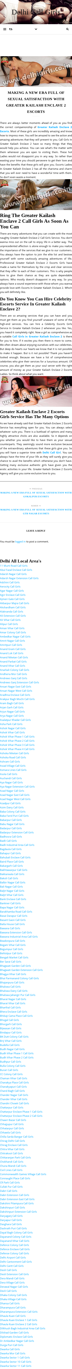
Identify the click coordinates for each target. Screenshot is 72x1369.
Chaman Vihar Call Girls (13, 1078)
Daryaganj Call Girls (11, 1215)
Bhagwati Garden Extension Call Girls (21, 970)
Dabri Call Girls (8, 1190)
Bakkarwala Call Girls (12, 874)
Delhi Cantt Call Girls (12, 1265)
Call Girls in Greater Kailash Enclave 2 (37, 336)
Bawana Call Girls (10, 928)
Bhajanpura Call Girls (12, 982)
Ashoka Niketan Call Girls (14, 753)
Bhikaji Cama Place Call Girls (16, 1015)
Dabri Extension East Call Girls (17, 1199)
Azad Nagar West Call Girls (15, 799)
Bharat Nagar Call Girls (13, 999)
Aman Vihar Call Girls (12, 628)
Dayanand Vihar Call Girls (14, 1240)
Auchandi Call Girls (11, 778)
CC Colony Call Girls (11, 1074)
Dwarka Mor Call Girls (12, 1353)
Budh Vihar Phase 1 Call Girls (16, 1053)
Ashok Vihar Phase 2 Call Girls (17, 740)
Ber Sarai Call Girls (10, 961)
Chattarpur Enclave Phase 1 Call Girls (21, 1111)
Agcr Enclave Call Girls (12, 594)
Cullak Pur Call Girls (11, 1186)
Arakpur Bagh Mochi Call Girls (17, 699)
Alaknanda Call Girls (11, 611)
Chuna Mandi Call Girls (13, 1165)
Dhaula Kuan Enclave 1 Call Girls (18, 1320)
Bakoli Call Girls (9, 878)
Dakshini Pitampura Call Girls (17, 1203)
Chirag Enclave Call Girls (14, 1145)
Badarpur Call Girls (11, 828)
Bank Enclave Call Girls (13, 899)
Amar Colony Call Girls (13, 632)
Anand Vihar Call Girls (12, 665)
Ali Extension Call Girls (13, 615)
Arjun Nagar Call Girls (12, 711)
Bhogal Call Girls (9, 1020)
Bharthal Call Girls (10, 1007)
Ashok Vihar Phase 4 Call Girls (17, 749)
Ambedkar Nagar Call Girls (15, 636)
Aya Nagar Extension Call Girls (17, 786)
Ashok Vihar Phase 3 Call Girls (17, 745)
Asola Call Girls (8, 774)
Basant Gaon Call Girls (13, 920)
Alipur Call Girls (9, 624)
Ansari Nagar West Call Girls (16, 690)
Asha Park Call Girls (11, 724)
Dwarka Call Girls (10, 1349)
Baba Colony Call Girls (12, 811)
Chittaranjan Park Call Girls (15, 1157)
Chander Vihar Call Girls (13, 1099)
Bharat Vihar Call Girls (12, 1003)
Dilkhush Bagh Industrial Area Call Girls (22, 1328)
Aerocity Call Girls (10, 586)
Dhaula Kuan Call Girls (13, 1315)
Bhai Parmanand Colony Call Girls (19, 978)
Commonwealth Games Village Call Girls (23, 1174)
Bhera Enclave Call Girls (13, 1011)
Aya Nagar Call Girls (11, 782)
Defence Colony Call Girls (14, 1245)
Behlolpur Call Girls (11, 953)
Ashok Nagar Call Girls (13, 728)
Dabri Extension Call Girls (14, 1195)
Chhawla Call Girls (10, 1132)
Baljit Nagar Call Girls (12, 890)
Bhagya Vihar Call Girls (13, 974)
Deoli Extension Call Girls (14, 1274)
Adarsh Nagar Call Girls (13, 574)
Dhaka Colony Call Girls (13, 1295)
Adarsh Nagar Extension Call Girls (19, 578)
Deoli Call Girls (8, 1270)
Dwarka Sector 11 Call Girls (15, 1365)
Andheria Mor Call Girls (13, 674)
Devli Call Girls (8, 1290)
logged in (20, 541)
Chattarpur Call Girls (11, 1107)
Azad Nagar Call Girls (12, 790)
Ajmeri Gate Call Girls (12, 599)
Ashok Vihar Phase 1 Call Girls (17, 736)
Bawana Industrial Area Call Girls (19, 936)
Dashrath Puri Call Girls (13, 1228)
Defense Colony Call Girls (14, 1253)
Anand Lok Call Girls (11, 653)
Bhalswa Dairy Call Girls (13, 990)
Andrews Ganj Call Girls (13, 678)
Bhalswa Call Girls (10, 986)
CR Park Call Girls (10, 1182)
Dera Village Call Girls (12, 1282)
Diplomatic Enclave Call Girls (16, 1336)
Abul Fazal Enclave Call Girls (16, 569)
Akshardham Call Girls (13, 607)
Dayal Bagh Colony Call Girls (16, 1232)
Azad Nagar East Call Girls (14, 795)
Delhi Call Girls (36, 12)
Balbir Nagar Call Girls (12, 882)
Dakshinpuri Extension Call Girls (18, 1211)
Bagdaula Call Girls (11, 849)
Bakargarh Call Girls (11, 865)
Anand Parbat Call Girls (13, 661)
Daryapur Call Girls (11, 1220)
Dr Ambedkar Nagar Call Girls (17, 1340)
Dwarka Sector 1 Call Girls (15, 1357)
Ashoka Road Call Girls (13, 757)
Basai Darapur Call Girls (13, 915)
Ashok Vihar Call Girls (12, 732)
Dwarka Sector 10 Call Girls (15, 1361)
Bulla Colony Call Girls (12, 1065)
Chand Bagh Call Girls (12, 1090)
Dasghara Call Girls (11, 1224)
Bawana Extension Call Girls (16, 932)
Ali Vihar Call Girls (10, 619)
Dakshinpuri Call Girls (12, 1207)
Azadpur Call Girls (10, 803)
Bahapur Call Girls (10, 853)
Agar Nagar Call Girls (12, 590)
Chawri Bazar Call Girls (13, 1120)
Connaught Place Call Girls (15, 1178)
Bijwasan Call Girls (10, 1028)
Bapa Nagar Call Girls (12, 907)
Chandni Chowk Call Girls (14, 1103)
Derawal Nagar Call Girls (14, 1286)
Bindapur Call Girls (11, 1032)
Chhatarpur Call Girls (12, 1128)
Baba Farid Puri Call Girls (14, 815)
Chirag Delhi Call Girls (12, 1140)
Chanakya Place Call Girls (14, 1082)
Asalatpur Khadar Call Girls (15, 720)
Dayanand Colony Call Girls (15, 1236)
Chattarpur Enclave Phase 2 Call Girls (21, 1115)
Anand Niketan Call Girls (14, 657)
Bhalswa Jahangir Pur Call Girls (17, 995)
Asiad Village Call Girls (12, 765)
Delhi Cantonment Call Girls (16, 1261)
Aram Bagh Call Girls (12, 703)
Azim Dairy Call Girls (12, 807)
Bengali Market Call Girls (14, 957)
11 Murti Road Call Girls (13, 565)
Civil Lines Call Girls (11, 1170)
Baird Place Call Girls (12, 861)
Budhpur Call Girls (10, 1061)
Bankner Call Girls (10, 903)
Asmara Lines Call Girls (13, 770)
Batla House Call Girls (12, 924)
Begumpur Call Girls (11, 949)
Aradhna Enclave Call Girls (15, 695)
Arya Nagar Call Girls (12, 715)
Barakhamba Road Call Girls (16, 911)
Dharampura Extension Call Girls (19, 1311)
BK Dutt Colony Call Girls (14, 1036)
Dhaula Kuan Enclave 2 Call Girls (18, 1324)
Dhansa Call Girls (10, 1303)
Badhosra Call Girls (11, 836)
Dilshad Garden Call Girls (14, 1332)
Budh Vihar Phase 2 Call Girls (16, 1057)
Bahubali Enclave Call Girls (15, 857)
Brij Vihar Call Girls (11, 1040)
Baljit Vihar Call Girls (11, 895)
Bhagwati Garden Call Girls (15, 965)
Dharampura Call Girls (13, 1307)
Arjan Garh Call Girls (11, 707)
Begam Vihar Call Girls (13, 945)
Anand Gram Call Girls (13, 649)
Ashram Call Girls (10, 761)
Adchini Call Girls (10, 582)
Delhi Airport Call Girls (13, 1257)
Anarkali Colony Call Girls (14, 669)
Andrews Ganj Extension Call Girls (19, 682)
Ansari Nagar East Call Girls (15, 686)
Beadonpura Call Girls (12, 940)
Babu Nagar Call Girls (12, 824)
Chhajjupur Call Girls (12, 1124)
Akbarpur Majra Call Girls (14, 603)
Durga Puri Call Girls (11, 1345)
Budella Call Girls (10, 1045)
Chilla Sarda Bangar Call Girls (16, 1136)
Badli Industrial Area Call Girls (17, 845)
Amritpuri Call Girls (11, 644)
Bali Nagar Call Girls (11, 886)
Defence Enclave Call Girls (15, 1249)
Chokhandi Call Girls (11, 1161)
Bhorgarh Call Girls (11, 1024)
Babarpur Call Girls (11, 820)
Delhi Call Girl (52, 452)
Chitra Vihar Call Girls (12, 1149)
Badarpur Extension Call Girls (17, 832)
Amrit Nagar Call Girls (12, 640)
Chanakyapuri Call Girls (13, 1086)
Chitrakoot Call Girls (11, 1153)
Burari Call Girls (9, 1070)
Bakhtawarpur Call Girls (13, 870)
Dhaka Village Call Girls (13, 1299)
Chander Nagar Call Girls (14, 1095)
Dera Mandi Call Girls (12, 1278)
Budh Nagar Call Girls (12, 1049)
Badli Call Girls (8, 840)
